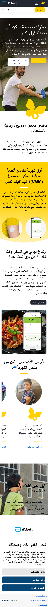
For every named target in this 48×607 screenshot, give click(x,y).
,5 (13, 206)
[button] (9, 10)
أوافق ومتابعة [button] (39, 579)
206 (15, 366)
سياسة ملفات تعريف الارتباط (38, 600)
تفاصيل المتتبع (42, 605)
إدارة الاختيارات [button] (38, 571)
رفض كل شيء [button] (38, 587)
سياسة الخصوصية (41, 596)
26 (9, 53)
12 (35, 206)
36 (11, 53)
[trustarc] (5, 600)
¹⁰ (15, 199)
